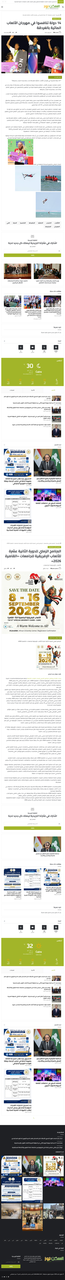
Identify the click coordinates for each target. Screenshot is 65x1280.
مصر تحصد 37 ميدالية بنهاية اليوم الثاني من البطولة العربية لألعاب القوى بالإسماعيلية (37, 403)
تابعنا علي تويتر (59, 1248)
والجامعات (57, 1243)
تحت (40, 1240)
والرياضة (47, 226)
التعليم (55, 1240)
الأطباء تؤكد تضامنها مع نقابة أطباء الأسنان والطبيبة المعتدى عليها (31, 425)
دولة (14, 223)
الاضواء (61, 1240)
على (22, 1240)
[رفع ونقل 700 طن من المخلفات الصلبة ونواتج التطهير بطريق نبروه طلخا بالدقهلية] (53, 1211)
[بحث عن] (63, 7)
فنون (17, 1240)
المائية (40, 223)
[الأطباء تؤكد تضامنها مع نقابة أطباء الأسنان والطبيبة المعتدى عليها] (56, 430)
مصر (5, 1240)
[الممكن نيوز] (52, 7)
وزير (40, 1243)
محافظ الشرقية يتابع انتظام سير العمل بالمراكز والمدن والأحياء (49, 479)
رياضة (26, 1240)
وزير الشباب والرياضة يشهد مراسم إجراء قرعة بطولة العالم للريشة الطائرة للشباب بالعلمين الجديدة (52, 311)
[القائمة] (2, 7)
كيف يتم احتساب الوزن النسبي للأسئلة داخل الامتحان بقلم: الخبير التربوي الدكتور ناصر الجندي (27, 397)
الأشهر (53, 390)
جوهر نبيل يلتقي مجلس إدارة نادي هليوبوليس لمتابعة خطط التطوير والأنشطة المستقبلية (29, 408)
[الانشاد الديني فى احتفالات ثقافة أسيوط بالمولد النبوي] (47, 495)
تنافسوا (22, 223)
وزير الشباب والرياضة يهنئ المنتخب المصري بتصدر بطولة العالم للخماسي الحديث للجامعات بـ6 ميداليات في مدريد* (33, 313)
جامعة (35, 1240)
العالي (45, 1240)
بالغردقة (31, 223)
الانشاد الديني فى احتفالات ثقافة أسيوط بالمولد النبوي (48, 504)
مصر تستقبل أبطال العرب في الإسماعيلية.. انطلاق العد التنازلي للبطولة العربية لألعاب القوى (29, 417)
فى (13, 1240)
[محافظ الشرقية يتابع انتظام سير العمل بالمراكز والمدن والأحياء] (47, 462)
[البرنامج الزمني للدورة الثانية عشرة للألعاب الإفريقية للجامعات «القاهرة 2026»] (53, 1166)
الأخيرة (33, 390)
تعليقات (12, 390)
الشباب (48, 223)
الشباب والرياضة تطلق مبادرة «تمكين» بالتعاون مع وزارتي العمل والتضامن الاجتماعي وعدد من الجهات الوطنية (13, 311)
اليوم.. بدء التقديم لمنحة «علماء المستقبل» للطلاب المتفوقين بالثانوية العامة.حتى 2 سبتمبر (35, 2)
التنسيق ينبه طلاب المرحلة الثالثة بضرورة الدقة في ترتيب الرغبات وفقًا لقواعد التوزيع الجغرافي (17, 481)
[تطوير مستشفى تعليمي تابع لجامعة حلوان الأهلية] (11, 1211)
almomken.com (38, 1274)
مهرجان (56, 226)
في (8, 223)
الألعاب (57, 223)
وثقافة (44, 1243)
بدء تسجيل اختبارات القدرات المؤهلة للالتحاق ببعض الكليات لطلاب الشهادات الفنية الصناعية (19, 528)
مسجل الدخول (51, 333)
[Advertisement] (32, 23)
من (62, 1243)
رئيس (31, 1240)
